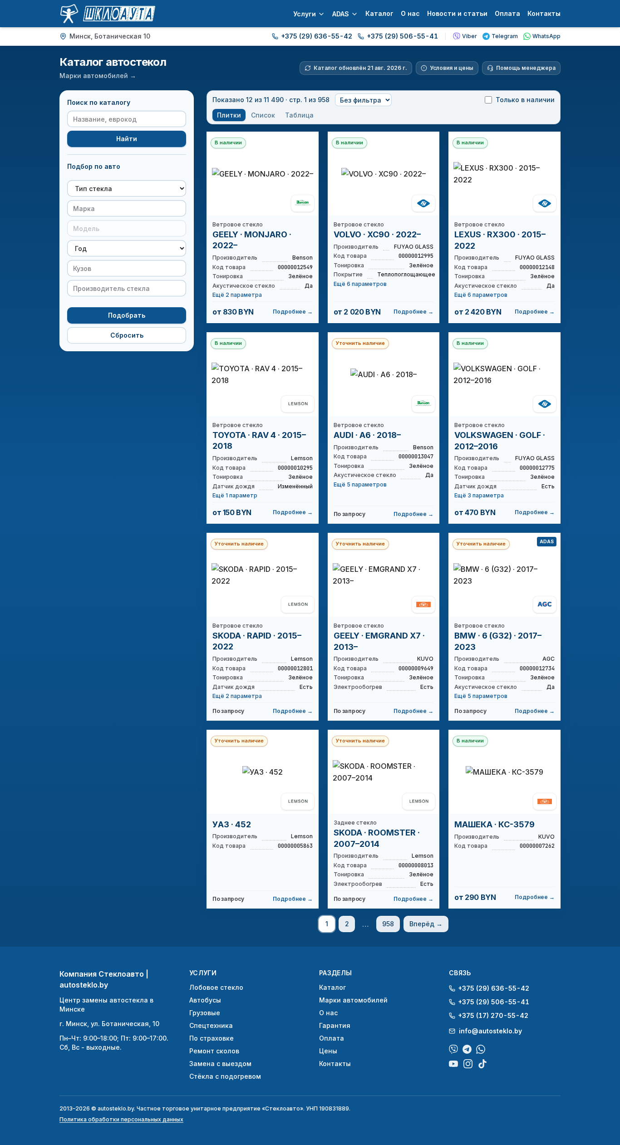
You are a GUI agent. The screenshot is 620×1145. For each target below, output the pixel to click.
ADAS (340, 14)
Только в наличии (525, 99)
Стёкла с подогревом (225, 1076)
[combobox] (126, 208)
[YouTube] (453, 1063)
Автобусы (205, 1000)
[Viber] (453, 1049)
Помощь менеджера (526, 67)
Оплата (507, 13)
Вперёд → (426, 924)
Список (263, 115)
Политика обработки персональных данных (121, 1119)
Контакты (544, 13)
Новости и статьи (457, 13)
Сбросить (126, 335)
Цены (328, 1051)
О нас (410, 13)
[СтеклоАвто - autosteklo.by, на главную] (107, 14)
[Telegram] (467, 1049)
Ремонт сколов (214, 1051)
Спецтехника (211, 1025)
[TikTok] (482, 1063)
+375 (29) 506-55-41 (402, 36)
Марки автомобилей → (97, 75)
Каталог (379, 13)
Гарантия (334, 1025)
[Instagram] (467, 1063)
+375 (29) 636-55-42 (316, 36)
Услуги (304, 14)
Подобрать (126, 315)
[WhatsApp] (480, 1049)
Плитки (229, 115)
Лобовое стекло (216, 987)
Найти (126, 139)
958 (388, 924)
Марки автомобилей (353, 1000)
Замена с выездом (220, 1063)
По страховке (211, 1038)
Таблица (299, 115)
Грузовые (204, 1013)
